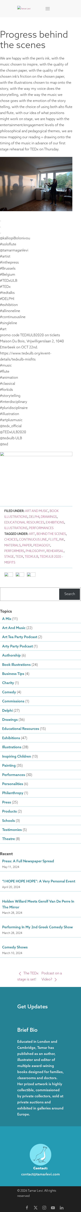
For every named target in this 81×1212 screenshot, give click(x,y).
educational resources (24, 522)
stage (9, 557)
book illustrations (16, 665)
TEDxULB (31, 557)
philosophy (35, 551)
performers (14, 551)
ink (61, 539)
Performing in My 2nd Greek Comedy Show (37, 927)
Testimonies (12, 830)
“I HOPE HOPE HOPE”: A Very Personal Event (38, 881)
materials (12, 545)
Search (69, 594)
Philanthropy (12, 793)
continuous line (33, 539)
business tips (13, 674)
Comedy (9, 692)
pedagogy (41, 545)
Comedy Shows (15, 947)
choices (10, 539)
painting (9, 766)
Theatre (8, 839)
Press (6, 802)
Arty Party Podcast (17, 646)
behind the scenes (51, 534)
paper (27, 545)
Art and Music (36, 511)
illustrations (15, 528)
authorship (11, 655)
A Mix (6, 619)
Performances (41, 528)
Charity (8, 683)
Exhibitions (55, 522)
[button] (47, 8)
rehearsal (55, 551)
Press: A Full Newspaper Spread (28, 861)
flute (53, 539)
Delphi (34, 517)
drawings (49, 517)
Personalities (12, 784)
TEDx (19, 557)
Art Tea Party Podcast (19, 637)
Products (9, 811)
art (32, 534)
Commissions (13, 701)
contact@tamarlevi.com (40, 1174)
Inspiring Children (16, 756)
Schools (8, 821)
